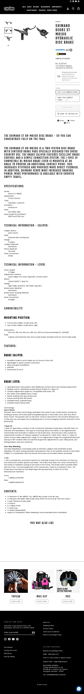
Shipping (69, 66)
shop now (68, 601)
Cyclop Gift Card (10, 650)
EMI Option (8, 653)
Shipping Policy (48, 626)
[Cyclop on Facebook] (9, 639)
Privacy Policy (48, 629)
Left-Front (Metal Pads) (67, 92)
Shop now (16, 601)
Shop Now (42, 601)
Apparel (36, 7)
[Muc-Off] (42, 581)
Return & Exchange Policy (52, 635)
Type (58, 88)
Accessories (45, 7)
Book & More (52, 10)
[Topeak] (16, 581)
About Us (46, 622)
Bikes (29, 7)
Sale (24, 7)
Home (58, 22)
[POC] (68, 581)
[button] (79, 689)
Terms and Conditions (51, 632)
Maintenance (32, 10)
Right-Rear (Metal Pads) (65, 98)
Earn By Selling (9, 657)
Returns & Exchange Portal (52, 651)
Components (57, 7)
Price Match (8, 647)
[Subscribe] (33, 632)
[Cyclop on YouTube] (13, 639)
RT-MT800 (63, 332)
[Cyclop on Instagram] (5, 639)
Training (42, 10)
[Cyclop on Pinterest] (17, 639)
